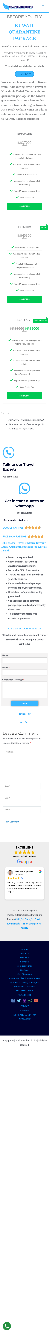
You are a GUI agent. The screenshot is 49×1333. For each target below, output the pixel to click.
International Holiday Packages (24, 978)
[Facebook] (13, 1001)
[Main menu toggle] (43, 6)
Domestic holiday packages (24, 982)
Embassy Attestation (24, 986)
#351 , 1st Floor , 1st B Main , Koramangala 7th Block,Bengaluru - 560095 (24, 923)
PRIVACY (24, 1006)
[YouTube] (36, 1001)
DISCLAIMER (25, 1019)
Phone (6, 667)
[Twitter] (19, 1001)
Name (5, 655)
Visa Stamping (24, 974)
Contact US (24, 206)
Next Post (24, 722)
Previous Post (24, 713)
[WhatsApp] (30, 1001)
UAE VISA (24, 957)
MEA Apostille (24, 994)
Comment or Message (13, 679)
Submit (24, 703)
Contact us (24, 299)
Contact (24, 970)
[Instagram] (24, 1001)
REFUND (24, 1010)
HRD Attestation (24, 990)
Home (25, 949)
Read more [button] (39, 895)
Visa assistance (25, 965)
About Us (24, 953)
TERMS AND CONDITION (24, 1014)
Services (24, 961)
